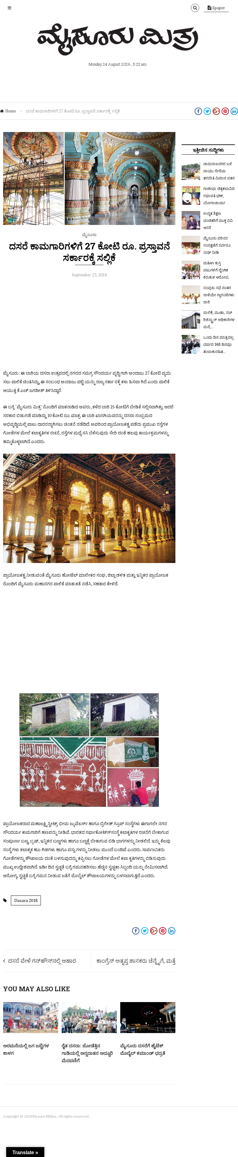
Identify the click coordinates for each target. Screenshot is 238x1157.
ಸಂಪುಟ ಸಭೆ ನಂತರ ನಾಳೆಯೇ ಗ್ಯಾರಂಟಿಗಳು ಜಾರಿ (218, 294)
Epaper (218, 8)
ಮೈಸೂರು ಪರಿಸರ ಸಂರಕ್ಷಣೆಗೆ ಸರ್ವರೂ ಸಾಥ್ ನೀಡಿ (217, 245)
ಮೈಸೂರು (89, 234)
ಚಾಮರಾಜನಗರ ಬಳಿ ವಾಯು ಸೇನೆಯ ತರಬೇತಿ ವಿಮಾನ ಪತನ (219, 170)
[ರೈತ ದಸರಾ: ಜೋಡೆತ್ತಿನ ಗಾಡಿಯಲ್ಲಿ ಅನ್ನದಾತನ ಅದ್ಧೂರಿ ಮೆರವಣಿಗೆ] (89, 1031)
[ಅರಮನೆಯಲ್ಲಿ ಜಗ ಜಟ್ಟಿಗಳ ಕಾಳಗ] (30, 1031)
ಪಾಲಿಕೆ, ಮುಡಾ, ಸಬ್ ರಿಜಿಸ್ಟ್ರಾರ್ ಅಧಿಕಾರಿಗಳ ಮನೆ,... (219, 319)
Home (10, 111)
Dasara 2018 (25, 900)
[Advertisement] (89, 325)
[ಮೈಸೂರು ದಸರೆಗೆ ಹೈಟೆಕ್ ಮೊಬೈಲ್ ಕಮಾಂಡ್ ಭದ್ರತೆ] (147, 1031)
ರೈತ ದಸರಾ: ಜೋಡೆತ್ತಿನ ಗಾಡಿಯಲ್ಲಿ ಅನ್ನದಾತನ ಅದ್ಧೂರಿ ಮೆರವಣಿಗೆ (87, 1052)
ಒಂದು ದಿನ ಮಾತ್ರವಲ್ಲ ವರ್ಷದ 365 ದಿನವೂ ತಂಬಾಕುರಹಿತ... (218, 344)
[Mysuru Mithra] (119, 48)
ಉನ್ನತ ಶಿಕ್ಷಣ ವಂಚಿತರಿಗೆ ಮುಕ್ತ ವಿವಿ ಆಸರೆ (218, 220)
